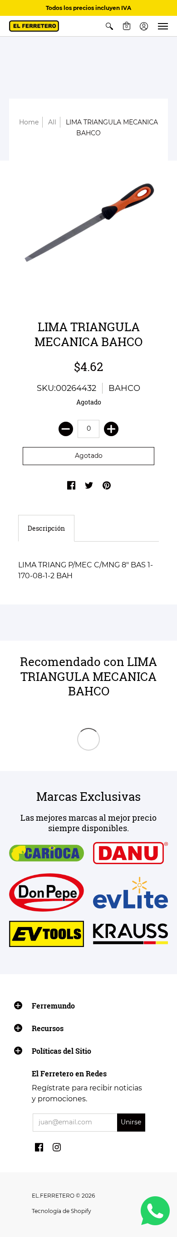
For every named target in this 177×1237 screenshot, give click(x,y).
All (52, 122)
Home (29, 122)
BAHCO (124, 388)
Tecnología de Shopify (61, 1211)
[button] (109, 26)
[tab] (46, 528)
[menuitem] (109, 26)
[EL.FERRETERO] (34, 26)
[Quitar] (66, 429)
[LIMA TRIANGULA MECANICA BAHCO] (88, 227)
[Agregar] (111, 429)
